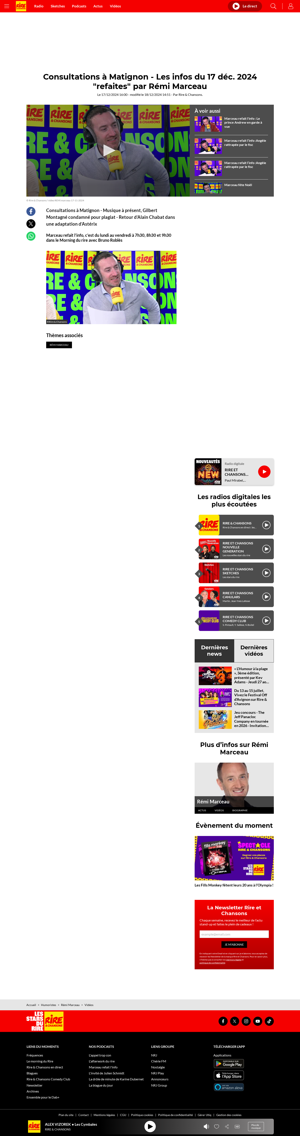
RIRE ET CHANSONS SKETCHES (238, 571)
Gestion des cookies (228, 1115)
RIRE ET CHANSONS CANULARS (238, 595)
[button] (108, 150)
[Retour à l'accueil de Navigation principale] (21, 6)
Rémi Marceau (213, 801)
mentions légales (233, 959)
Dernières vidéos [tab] (253, 650)
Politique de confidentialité (175, 1115)
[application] (108, 151)
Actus (97, 6)
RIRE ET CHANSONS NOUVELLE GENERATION (238, 547)
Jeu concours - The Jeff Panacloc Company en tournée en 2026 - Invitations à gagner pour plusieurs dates (251, 723)
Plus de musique (256, 1126)
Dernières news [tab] (214, 650)
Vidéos (115, 6)
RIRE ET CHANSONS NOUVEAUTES (237, 472)
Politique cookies (142, 1115)
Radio (39, 6)
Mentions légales (104, 1115)
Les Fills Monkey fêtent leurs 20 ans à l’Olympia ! (234, 885)
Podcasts (79, 6)
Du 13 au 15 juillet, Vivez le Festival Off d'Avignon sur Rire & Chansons (250, 697)
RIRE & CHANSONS (237, 523)
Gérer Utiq (204, 1115)
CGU (123, 1115)
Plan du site (66, 1115)
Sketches (58, 6)
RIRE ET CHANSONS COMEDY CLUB (238, 619)
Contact (83, 1115)
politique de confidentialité (212, 962)
